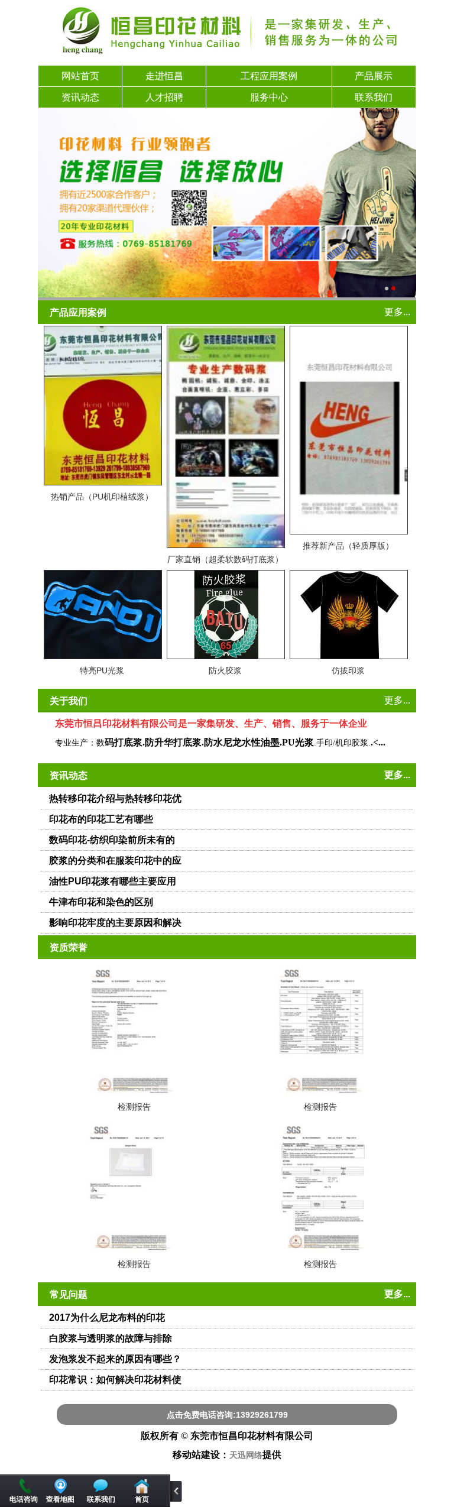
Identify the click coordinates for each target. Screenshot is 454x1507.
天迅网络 (245, 1455)
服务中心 (269, 97)
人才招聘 (164, 97)
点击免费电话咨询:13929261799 (227, 1415)
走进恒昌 (164, 76)
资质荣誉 (68, 947)
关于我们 (68, 701)
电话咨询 (23, 1499)
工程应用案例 (269, 76)
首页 (142, 1499)
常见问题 (68, 1294)
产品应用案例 (78, 312)
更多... (397, 312)
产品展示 (374, 76)
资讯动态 (80, 97)
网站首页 (80, 76)
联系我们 (374, 97)
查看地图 (60, 1499)
